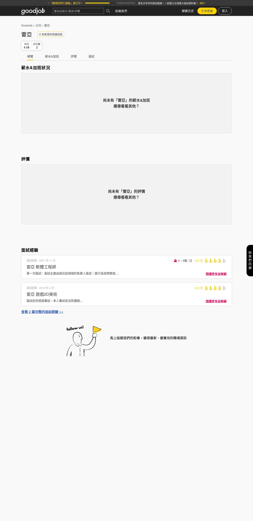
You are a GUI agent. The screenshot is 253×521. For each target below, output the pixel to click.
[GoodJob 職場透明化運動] (37, 11)
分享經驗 (207, 11)
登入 (225, 11)
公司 (38, 25)
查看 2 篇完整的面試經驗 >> (42, 311)
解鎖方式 (188, 11)
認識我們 (121, 11)
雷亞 (47, 25)
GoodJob (26, 25)
